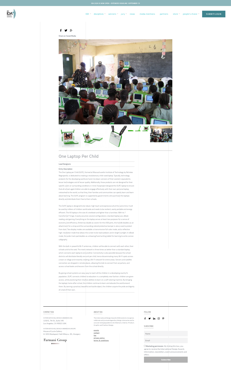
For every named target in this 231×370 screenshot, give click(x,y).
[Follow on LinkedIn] (155, 318)
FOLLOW (147, 312)
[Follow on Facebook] (146, 318)
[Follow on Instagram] (160, 318)
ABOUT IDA (98, 312)
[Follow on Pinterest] (164, 318)
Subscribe (166, 360)
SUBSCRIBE (148, 326)
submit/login (213, 14)
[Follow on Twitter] (151, 318)
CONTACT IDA (48, 312)
